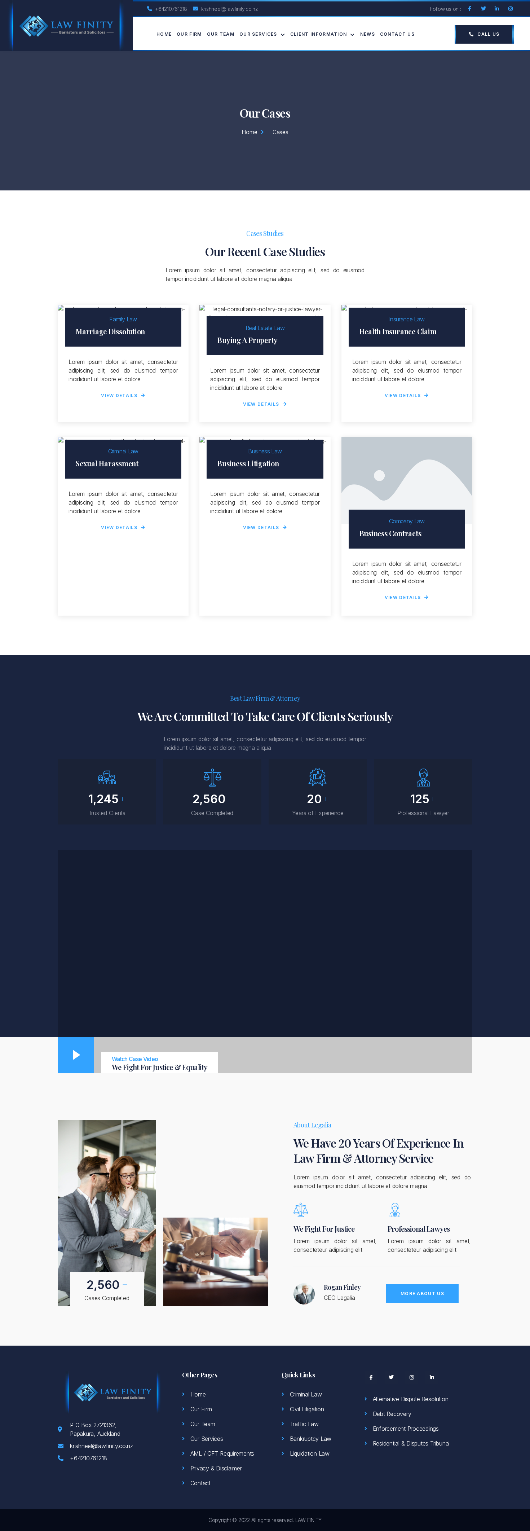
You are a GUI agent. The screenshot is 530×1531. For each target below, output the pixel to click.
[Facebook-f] (470, 9)
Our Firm (189, 34)
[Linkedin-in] (497, 9)
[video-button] (76, 1055)
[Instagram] (510, 9)
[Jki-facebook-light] (371, 1377)
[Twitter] (483, 9)
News (367, 34)
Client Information (318, 34)
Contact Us (397, 34)
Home (164, 34)
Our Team (220, 34)
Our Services (258, 34)
